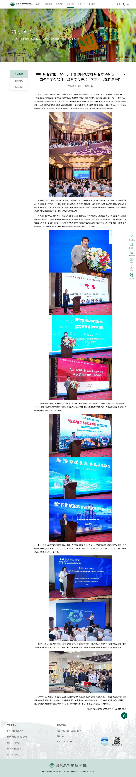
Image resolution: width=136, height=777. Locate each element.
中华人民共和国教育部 (15, 731)
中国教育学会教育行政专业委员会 (55, 39)
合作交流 (81, 4)
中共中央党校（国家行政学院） (18, 737)
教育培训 (59, 4)
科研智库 (70, 4)
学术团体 (35, 39)
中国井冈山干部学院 (14, 749)
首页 (38, 4)
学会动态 (75, 39)
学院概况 (48, 4)
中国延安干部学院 (13, 743)
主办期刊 (92, 4)
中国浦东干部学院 (13, 755)
